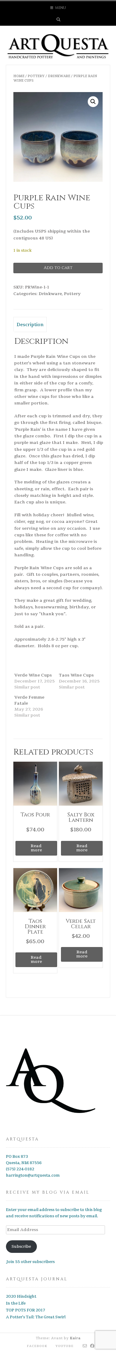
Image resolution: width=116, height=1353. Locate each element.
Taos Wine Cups (76, 675)
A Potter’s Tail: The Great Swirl (35, 1317)
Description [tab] (30, 325)
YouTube (64, 1346)
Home (18, 76)
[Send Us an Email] (85, 1346)
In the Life (16, 1303)
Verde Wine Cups (33, 675)
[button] (93, 101)
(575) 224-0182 (20, 1169)
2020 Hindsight (21, 1296)
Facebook (37, 1346)
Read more (36, 848)
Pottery (36, 76)
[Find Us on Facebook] (92, 1346)
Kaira (75, 1338)
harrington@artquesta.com (33, 1175)
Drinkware (59, 76)
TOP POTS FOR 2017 (25, 1310)
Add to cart (58, 268)
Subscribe (21, 1246)
